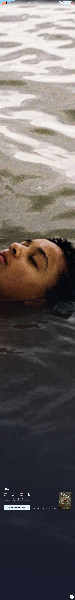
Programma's (39, 3)
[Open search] (60, 3)
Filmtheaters (49, 3)
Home (24, 3)
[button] (67, 3)
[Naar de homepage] (4, 3)
